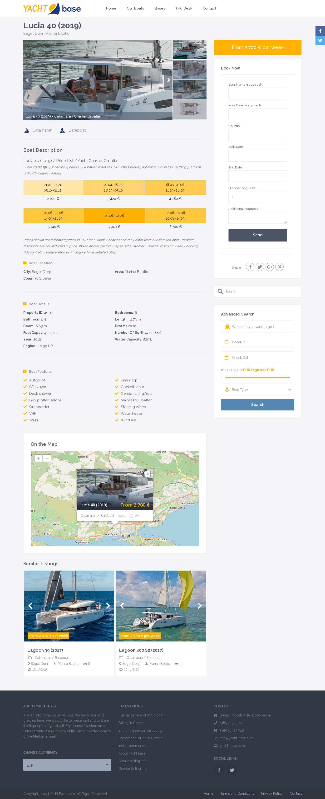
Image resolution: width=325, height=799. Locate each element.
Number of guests (241, 188)
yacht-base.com (232, 746)
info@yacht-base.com (237, 738)
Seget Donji (33, 33)
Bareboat (77, 130)
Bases (160, 8)
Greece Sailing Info (133, 768)
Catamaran (42, 130)
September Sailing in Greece (140, 738)
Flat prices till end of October (141, 715)
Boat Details (39, 304)
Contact (209, 8)
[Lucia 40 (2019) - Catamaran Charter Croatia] (97, 92)
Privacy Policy (272, 793)
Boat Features (40, 372)
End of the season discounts (140, 730)
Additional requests (243, 209)
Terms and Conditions (237, 793)
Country (234, 126)
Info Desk (184, 8)
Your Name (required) (245, 84)
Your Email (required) (244, 105)
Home (111, 8)
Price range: (230, 370)
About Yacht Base (131, 753)
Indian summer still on (135, 746)
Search (257, 404)
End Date (235, 167)
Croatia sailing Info (132, 761)
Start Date (235, 146)
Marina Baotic (57, 33)
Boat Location (40, 263)
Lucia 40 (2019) (93, 505)
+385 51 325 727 (231, 723)
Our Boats (135, 8)
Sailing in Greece (131, 723)
